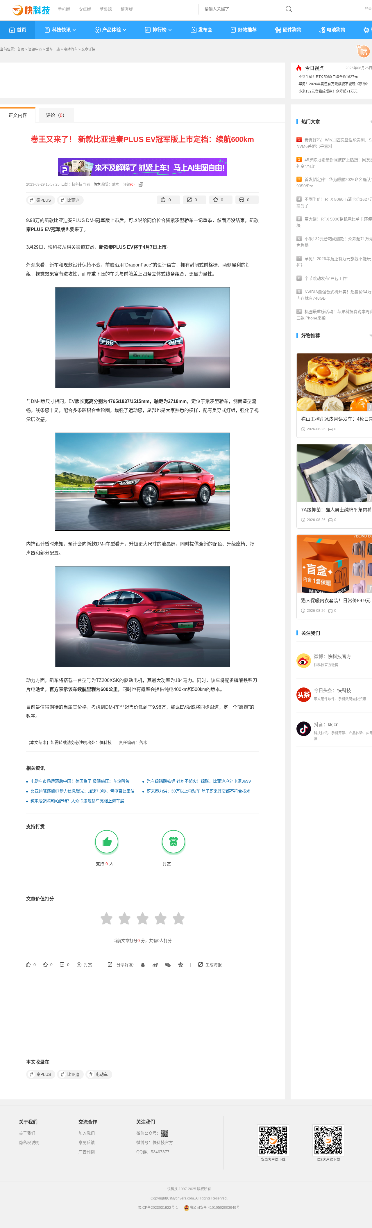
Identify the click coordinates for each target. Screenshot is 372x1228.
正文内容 (17, 115)
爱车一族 (53, 49)
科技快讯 (61, 29)
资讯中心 (35, 49)
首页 (21, 29)
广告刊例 (86, 1151)
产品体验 (111, 29)
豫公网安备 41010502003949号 (214, 1208)
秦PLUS (40, 200)
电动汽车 (71, 49)
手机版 (64, 9)
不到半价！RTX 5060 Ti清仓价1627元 (328, 77)
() (132, 184)
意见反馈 (86, 1142)
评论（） (56, 115)
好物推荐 (247, 29)
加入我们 (86, 1133)
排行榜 (160, 29)
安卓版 (85, 9)
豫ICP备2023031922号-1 (158, 1208)
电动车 (98, 1074)
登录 (368, 9)
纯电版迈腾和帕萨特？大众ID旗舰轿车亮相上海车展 (77, 801)
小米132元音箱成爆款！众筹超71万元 (327, 91)
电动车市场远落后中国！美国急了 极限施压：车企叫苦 (80, 781)
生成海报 (213, 964)
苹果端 (106, 9)
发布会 (205, 29)
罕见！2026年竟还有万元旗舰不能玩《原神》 (333, 84)
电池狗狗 (336, 29)
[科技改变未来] (26, 8)
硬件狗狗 (292, 29)
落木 (97, 184)
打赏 (88, 964)
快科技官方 (163, 1142)
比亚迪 (70, 200)
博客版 (127, 9)
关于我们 (27, 1133)
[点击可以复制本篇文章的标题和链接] (139, 184)
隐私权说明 (29, 1142)
